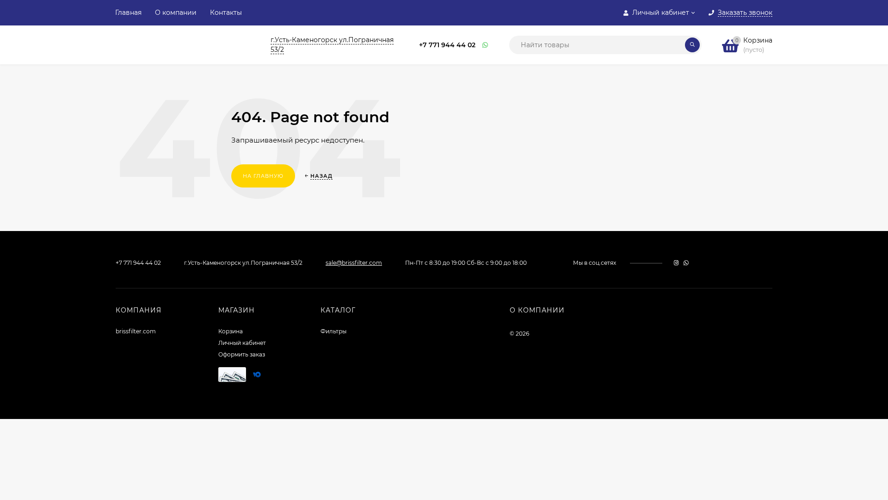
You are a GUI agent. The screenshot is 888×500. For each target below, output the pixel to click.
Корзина (230, 331)
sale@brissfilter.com (354, 262)
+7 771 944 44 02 (447, 45)
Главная (128, 12)
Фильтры (333, 331)
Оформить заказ (241, 354)
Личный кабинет (242, 342)
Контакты (226, 12)
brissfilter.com (136, 331)
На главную (263, 176)
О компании (176, 12)
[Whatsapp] (485, 45)
